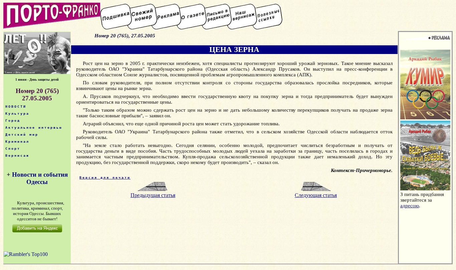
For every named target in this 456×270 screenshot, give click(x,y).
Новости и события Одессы (40, 178)
